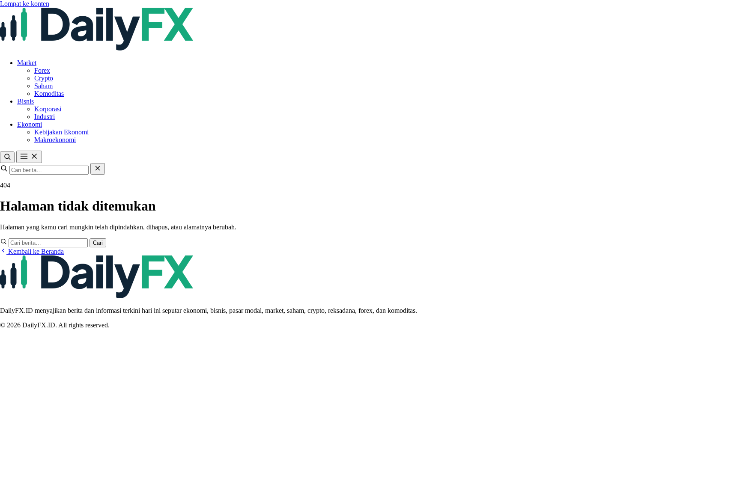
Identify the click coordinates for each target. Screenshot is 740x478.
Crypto (43, 78)
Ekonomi (29, 124)
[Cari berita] (7, 157)
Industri (44, 116)
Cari (98, 243)
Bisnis (25, 101)
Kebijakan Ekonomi (61, 132)
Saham (43, 85)
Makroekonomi (55, 139)
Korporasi (47, 109)
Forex (42, 70)
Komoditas (49, 93)
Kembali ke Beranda (35, 251)
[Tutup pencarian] (97, 169)
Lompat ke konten (24, 3)
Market (26, 62)
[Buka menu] (29, 157)
